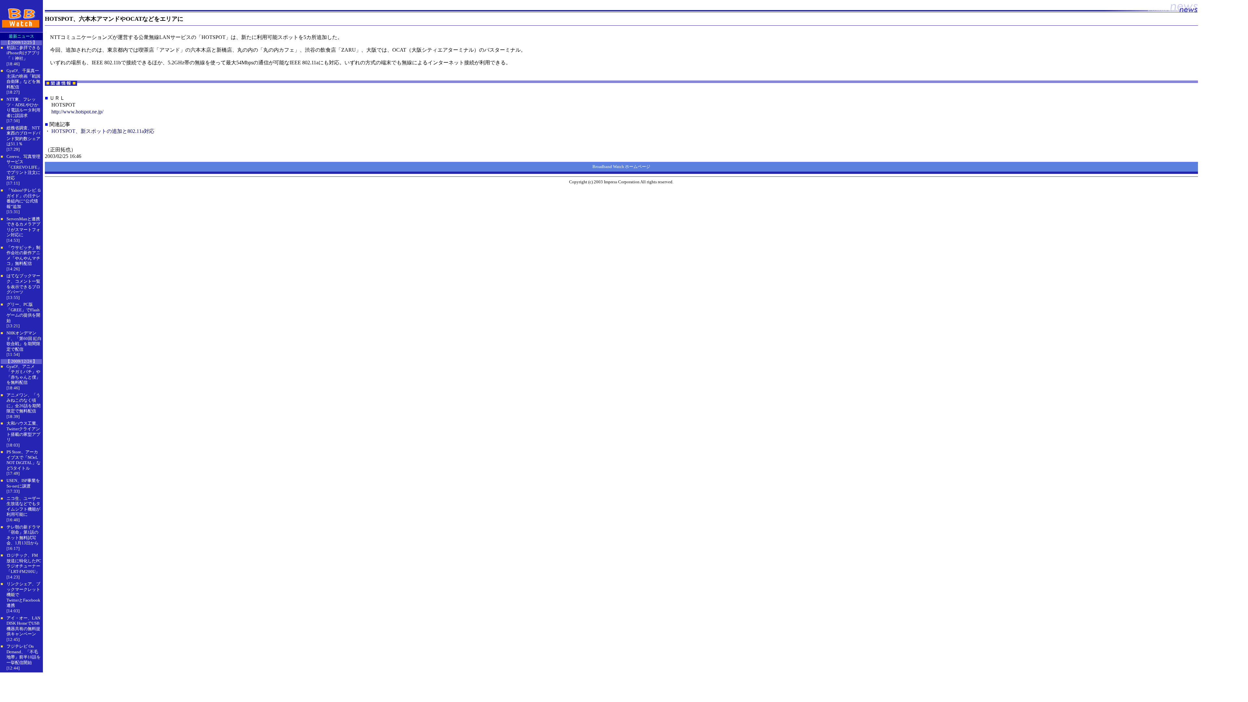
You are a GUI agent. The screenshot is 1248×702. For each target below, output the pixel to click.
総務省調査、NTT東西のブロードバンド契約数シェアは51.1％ (23, 136)
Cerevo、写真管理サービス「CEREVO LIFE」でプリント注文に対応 (24, 167)
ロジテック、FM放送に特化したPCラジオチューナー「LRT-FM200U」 (23, 563)
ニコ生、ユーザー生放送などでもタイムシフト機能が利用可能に (23, 506)
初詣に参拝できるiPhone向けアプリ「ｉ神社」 (23, 53)
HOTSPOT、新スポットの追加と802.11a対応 (102, 131)
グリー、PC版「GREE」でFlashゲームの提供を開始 (23, 312)
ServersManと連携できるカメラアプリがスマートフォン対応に (23, 227)
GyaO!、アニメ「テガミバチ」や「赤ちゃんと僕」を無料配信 (23, 374)
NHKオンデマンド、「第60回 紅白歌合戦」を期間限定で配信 (24, 341)
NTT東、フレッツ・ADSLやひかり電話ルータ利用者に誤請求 (23, 107)
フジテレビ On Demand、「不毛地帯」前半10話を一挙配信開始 (23, 654)
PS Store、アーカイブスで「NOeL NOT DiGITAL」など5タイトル (23, 460)
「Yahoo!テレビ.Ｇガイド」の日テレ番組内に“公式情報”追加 (23, 198)
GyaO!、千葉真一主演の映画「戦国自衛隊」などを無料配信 (23, 78)
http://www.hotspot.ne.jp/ (77, 111)
